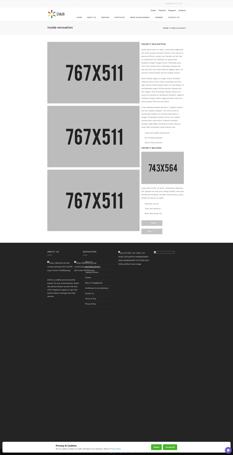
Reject (156, 447)
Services (105, 17)
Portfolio (120, 17)
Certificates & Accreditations (96, 288)
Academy (182, 10)
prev (153, 223)
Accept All (170, 447)
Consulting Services (93, 267)
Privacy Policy (90, 304)
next (150, 231)
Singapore (172, 10)
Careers (159, 17)
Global (153, 10)
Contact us (173, 17)
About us (91, 17)
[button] (228, 450)
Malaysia (162, 10)
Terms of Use (90, 298)
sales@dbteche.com (174, 3)
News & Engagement (140, 17)
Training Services (91, 272)
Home (79, 17)
